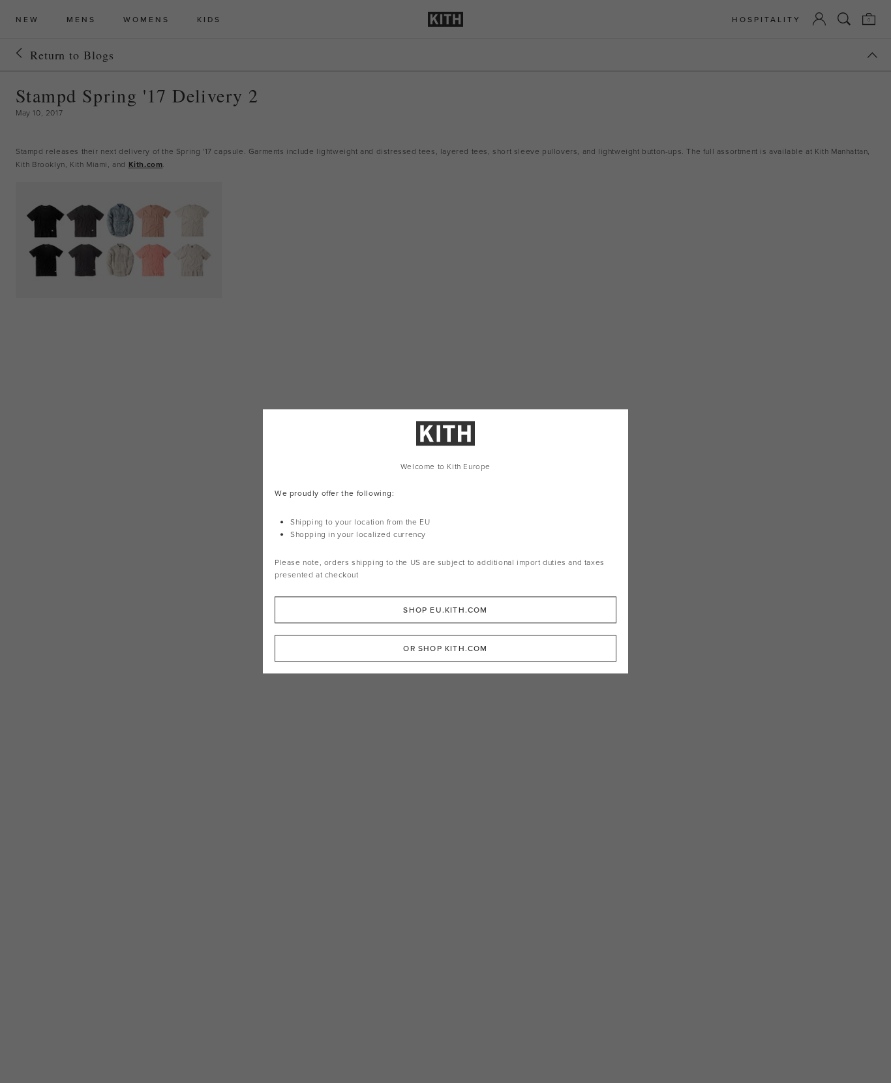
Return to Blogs (72, 55)
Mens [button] (81, 19)
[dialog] (445, 541)
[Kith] (445, 19)
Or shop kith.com (445, 648)
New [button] (27, 19)
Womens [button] (146, 19)
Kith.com (145, 164)
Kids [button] (209, 19)
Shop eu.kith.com (445, 610)
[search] (844, 18)
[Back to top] (872, 55)
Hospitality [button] (766, 19)
